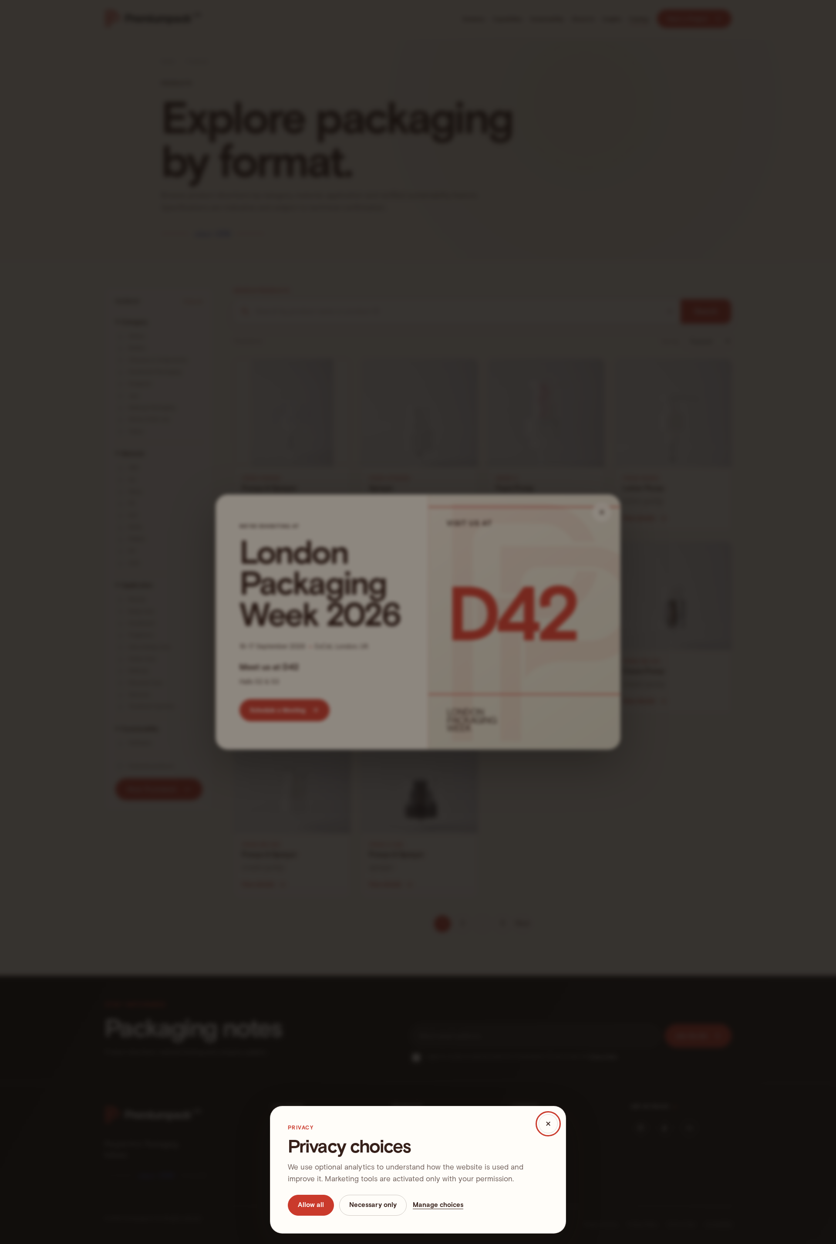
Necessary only (373, 1205)
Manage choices (438, 1205)
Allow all (311, 1205)
